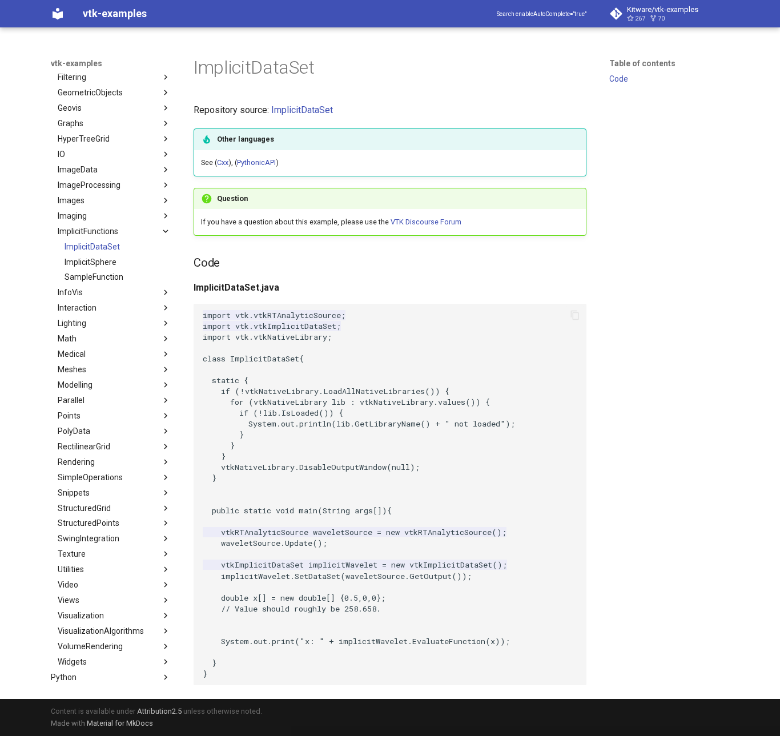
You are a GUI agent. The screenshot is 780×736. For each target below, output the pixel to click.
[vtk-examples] (57, 13)
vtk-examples (76, 63)
